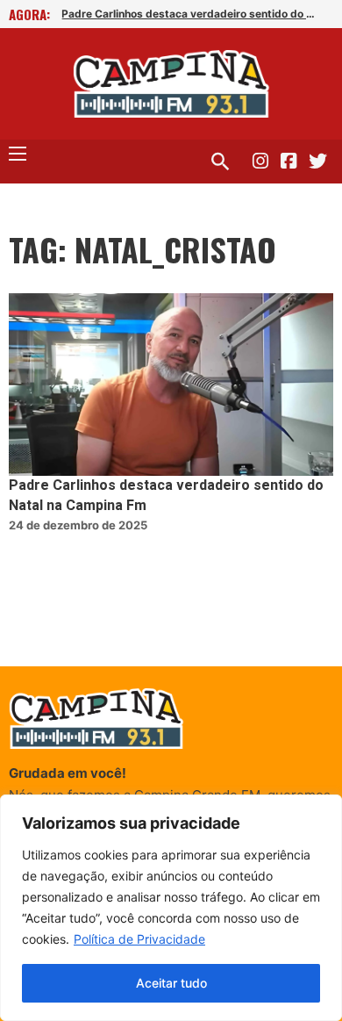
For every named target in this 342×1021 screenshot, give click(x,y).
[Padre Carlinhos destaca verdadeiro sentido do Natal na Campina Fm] (171, 384)
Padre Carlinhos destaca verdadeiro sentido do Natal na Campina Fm (189, 13)
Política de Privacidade (139, 938)
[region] (171, 908)
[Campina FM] (171, 84)
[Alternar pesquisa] (220, 161)
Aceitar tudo (171, 982)
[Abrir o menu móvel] (17, 154)
